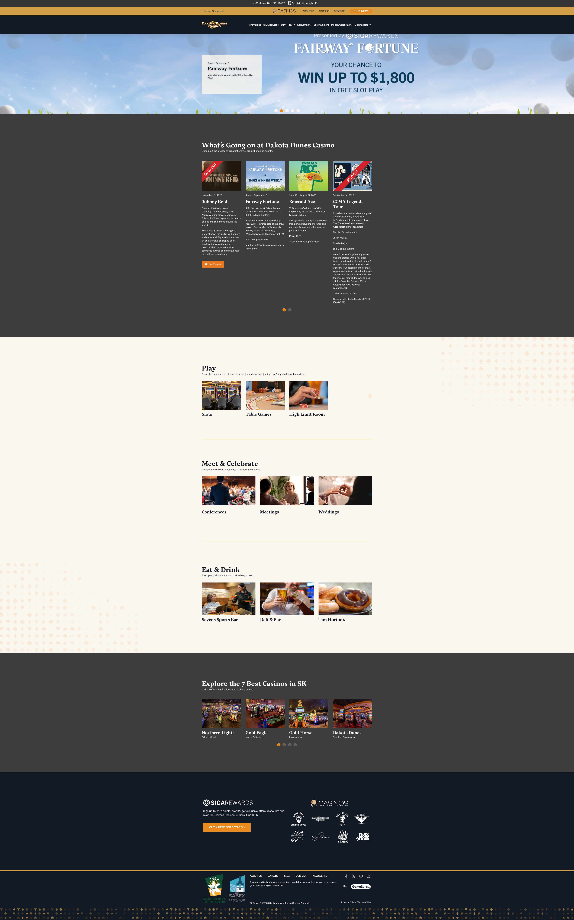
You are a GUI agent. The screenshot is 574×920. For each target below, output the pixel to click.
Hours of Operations (213, 11)
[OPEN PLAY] (294, 25)
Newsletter (320, 875)
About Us (256, 875)
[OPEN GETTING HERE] (370, 25)
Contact (301, 875)
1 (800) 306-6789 (274, 885)
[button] (276, 110)
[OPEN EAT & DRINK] (310, 25)
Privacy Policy (348, 902)
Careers (273, 875)
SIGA (287, 875)
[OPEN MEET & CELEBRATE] (351, 25)
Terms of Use (364, 902)
